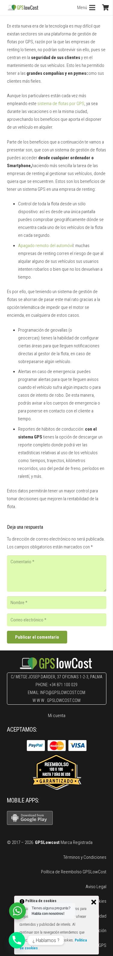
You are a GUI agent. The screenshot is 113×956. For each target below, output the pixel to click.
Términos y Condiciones (84, 857)
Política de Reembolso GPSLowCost (73, 872)
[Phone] (17, 940)
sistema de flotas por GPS (60, 103)
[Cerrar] (93, 902)
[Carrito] (105, 7)
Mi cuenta (56, 715)
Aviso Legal (96, 886)
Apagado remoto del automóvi (45, 245)
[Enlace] (23, 8)
